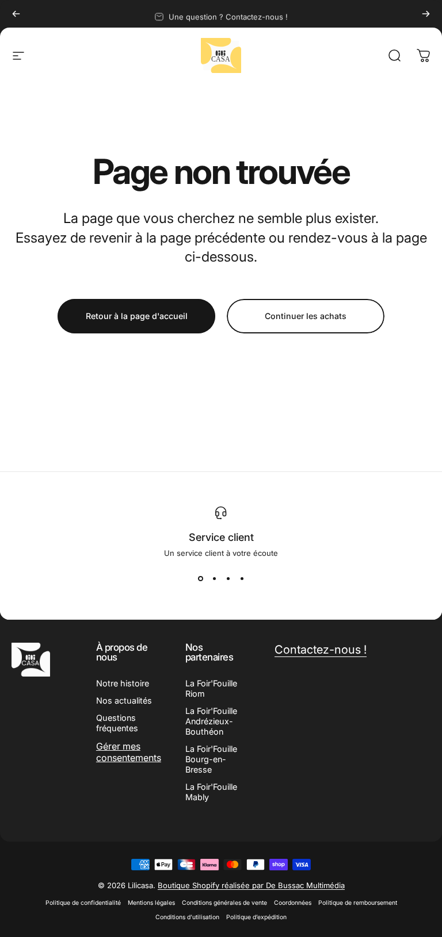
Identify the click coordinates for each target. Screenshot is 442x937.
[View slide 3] (228, 578)
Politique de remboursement (357, 903)
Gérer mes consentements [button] (128, 751)
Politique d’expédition (256, 917)
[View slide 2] (214, 578)
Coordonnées (292, 903)
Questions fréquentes (117, 723)
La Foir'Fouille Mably (211, 792)
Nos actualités (124, 700)
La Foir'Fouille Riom (211, 688)
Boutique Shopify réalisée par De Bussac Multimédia (251, 885)
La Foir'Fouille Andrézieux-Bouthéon (211, 721)
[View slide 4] (242, 578)
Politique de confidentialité (83, 903)
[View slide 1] (200, 578)
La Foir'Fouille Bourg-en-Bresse (211, 759)
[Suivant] (426, 14)
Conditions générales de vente (224, 903)
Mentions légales (151, 903)
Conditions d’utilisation (187, 917)
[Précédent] (16, 14)
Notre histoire (122, 683)
